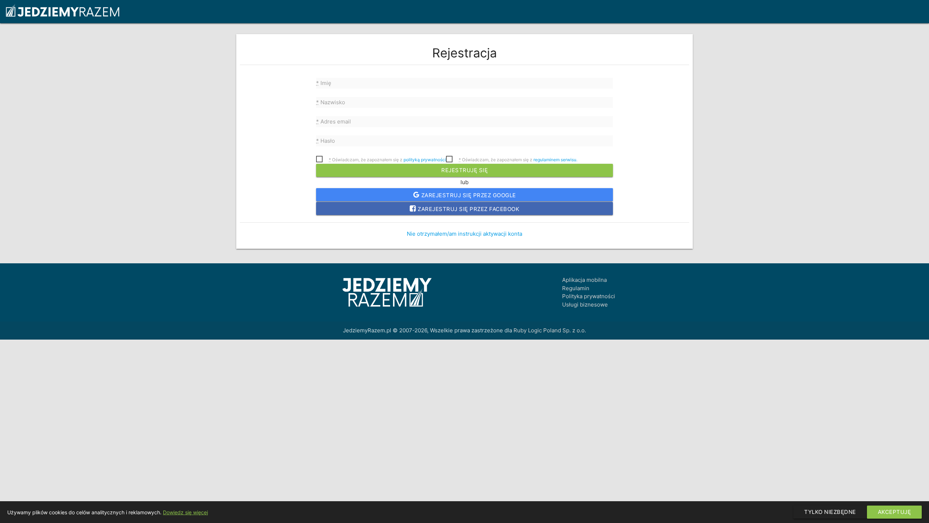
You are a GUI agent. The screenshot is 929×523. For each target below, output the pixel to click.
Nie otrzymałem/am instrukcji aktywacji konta (464, 233)
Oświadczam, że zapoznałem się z (387, 159)
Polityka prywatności (588, 296)
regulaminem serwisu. (555, 159)
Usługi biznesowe (585, 304)
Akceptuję (894, 511)
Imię (323, 83)
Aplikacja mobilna (584, 279)
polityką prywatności (425, 159)
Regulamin (575, 288)
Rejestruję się (464, 170)
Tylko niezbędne (830, 511)
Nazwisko (330, 102)
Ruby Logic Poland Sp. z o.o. (549, 330)
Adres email (333, 121)
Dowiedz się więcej (185, 512)
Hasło (325, 140)
